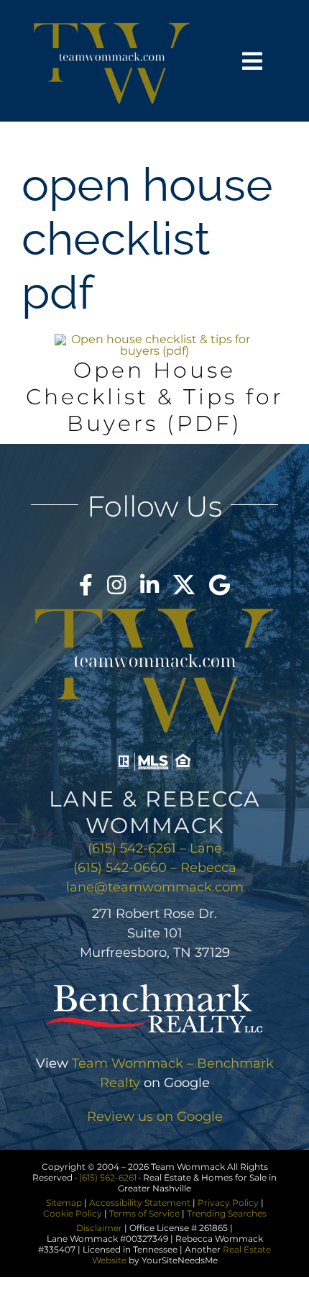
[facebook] (86, 585)
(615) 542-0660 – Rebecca (154, 868)
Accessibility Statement (139, 1202)
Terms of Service (144, 1213)
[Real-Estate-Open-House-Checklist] (154, 339)
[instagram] (116, 585)
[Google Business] (219, 585)
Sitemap (64, 1202)
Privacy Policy (228, 1202)
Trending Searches (227, 1213)
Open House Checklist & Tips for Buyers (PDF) (155, 397)
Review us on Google (155, 1117)
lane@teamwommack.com (155, 887)
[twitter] (184, 585)
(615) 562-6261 (108, 1177)
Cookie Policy (72, 1213)
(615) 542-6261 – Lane (155, 848)
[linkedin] (149, 585)
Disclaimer (99, 1227)
